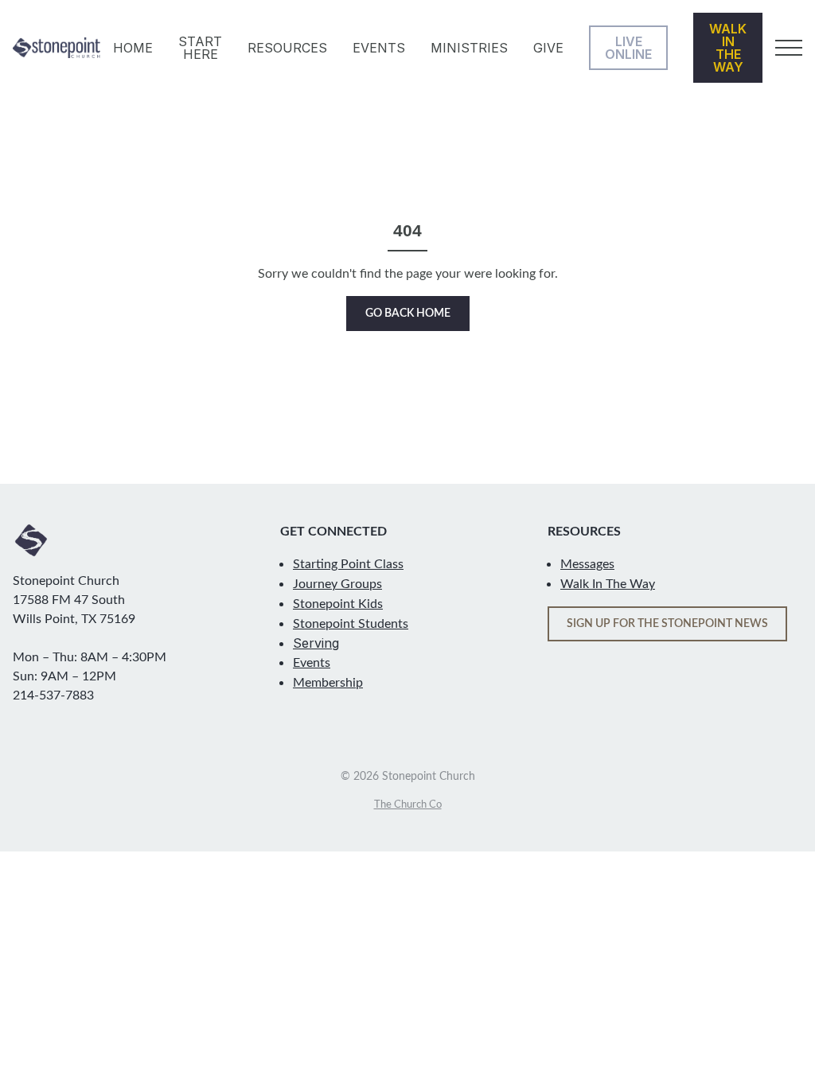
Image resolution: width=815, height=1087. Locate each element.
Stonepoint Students (350, 624)
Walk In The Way (607, 584)
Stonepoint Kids (338, 604)
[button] (788, 47)
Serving (316, 643)
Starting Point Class (348, 564)
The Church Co (408, 804)
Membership (328, 682)
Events (311, 662)
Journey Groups (337, 584)
